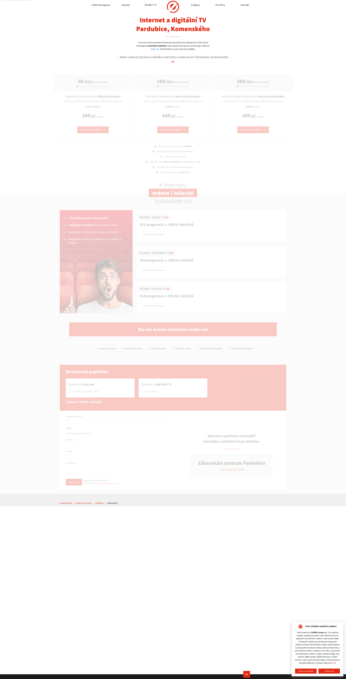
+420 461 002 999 (231, 469)
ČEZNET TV (150, 4)
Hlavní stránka (66, 503)
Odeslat (72, 482)
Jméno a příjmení (74, 416)
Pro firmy (220, 4)
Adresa (69, 428)
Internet (126, 4)
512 (157, 49)
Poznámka (71, 463)
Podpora (195, 4)
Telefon (69, 439)
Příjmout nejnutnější (305, 671)
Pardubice (99, 503)
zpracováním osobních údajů (107, 483)
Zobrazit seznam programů (153, 234)
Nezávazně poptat (91, 129)
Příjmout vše (329, 671)
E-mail (69, 451)
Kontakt (245, 4)
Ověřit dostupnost (101, 4)
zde (334, 663)
